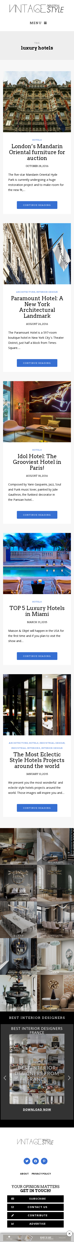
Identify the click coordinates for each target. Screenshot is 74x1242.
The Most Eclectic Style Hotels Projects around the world (37, 760)
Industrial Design (52, 743)
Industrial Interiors (25, 748)
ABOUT (24, 1174)
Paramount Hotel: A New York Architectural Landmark (37, 307)
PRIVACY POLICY (41, 1174)
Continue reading (37, 205)
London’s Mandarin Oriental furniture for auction (37, 152)
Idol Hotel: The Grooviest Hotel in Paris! (37, 462)
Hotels (37, 140)
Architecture (25, 292)
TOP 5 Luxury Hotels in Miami (37, 611)
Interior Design (47, 292)
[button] (69, 1078)
